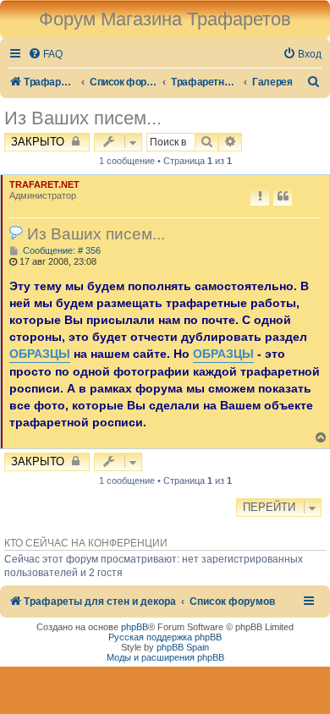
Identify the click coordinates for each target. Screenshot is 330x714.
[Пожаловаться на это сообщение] (260, 197)
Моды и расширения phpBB (165, 657)
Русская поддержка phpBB (165, 637)
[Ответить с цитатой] (282, 197)
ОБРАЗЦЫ (39, 353)
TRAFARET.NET (44, 184)
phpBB (134, 627)
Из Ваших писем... (83, 118)
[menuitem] (45, 54)
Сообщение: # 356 (60, 250)
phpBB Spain (183, 647)
